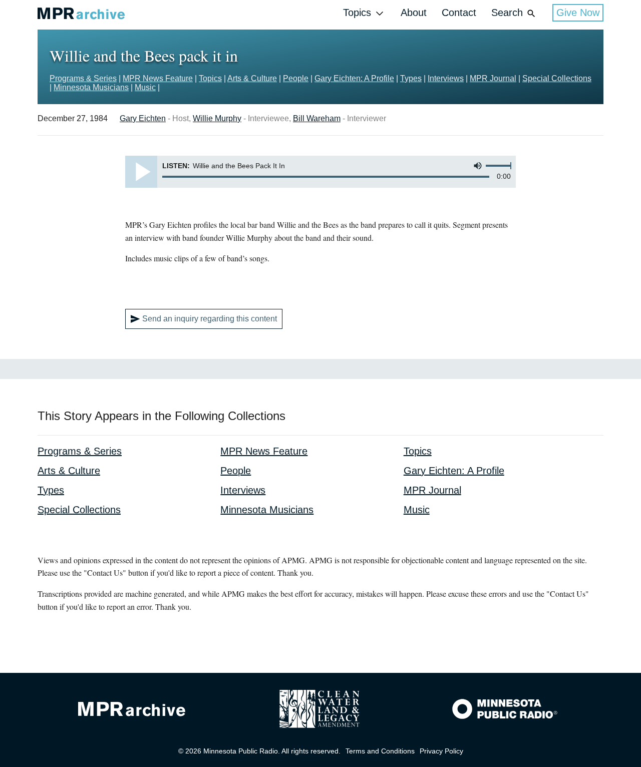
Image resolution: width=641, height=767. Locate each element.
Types (411, 78)
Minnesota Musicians (91, 87)
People (295, 78)
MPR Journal (493, 78)
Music (145, 87)
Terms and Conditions (380, 751)
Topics (357, 12)
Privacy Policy (441, 751)
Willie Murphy (217, 118)
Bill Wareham (317, 118)
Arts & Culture (252, 78)
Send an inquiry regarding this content (209, 318)
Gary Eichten (143, 118)
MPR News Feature (158, 78)
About (414, 12)
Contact (459, 12)
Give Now (577, 12)
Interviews (446, 78)
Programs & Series (83, 78)
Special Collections (556, 78)
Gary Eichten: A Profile (354, 78)
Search (507, 12)
